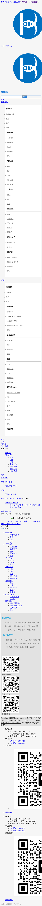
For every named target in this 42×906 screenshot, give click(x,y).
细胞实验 (10, 252)
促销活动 (18, 498)
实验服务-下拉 (11, 486)
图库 (2, 511)
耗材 (2, 498)
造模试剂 (10, 429)
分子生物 (10, 189)
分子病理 (10, 132)
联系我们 (8, 511)
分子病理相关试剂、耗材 (17, 521)
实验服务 (8, 482)
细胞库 (11, 498)
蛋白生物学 (11, 237)
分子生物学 (11, 335)
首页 (2, 482)
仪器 (7, 498)
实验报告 (14, 503)
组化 (11, 505)
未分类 (8, 514)
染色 (15, 505)
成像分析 (10, 161)
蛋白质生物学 (12, 387)
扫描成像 (17, 507)
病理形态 (9, 287)
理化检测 (10, 209)
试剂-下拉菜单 (11, 494)
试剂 (2, 490)
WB (19, 505)
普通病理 (9, 109)
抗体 (8, 359)
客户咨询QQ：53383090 (10, 2)
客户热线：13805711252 (29, 2)
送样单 (8, 503)
